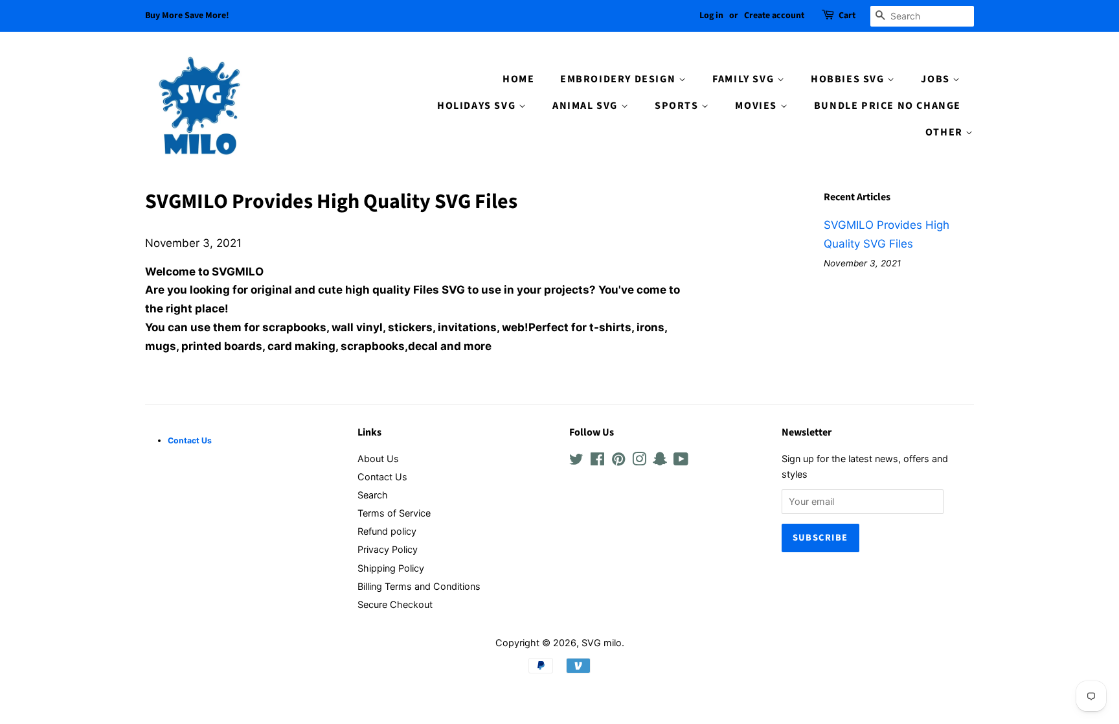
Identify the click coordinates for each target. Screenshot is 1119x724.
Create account (774, 15)
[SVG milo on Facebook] (597, 461)
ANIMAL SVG (586, 106)
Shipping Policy (390, 568)
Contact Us (382, 476)
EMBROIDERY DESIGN (619, 79)
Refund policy (386, 531)
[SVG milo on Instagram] (639, 461)
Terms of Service (394, 513)
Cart (847, 15)
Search (372, 494)
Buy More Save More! (187, 15)
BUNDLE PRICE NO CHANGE (887, 106)
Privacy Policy (387, 549)
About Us (378, 458)
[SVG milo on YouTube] (680, 461)
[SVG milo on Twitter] (576, 461)
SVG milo (602, 642)
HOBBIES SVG (849, 79)
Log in (711, 15)
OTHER (945, 132)
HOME (518, 79)
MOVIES (757, 106)
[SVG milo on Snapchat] (660, 461)
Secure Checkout (395, 604)
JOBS (937, 79)
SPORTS (678, 106)
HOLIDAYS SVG (478, 106)
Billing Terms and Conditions (418, 586)
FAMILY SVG (744, 79)
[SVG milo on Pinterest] (618, 461)
